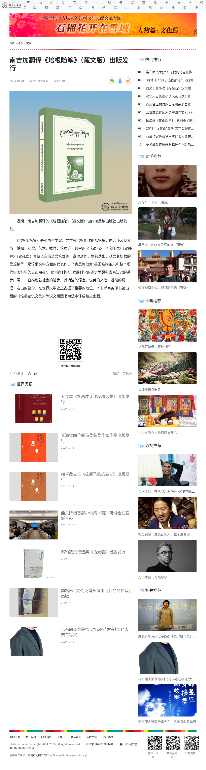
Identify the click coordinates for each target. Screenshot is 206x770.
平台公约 (107, 737)
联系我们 (76, 737)
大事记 (61, 737)
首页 (12, 43)
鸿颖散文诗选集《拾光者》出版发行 (93, 552)
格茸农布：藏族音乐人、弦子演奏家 (164, 534)
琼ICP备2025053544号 (99, 744)
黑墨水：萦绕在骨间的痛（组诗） (162, 245)
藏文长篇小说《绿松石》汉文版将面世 (173, 88)
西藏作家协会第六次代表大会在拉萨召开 (175, 136)
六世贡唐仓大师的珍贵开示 (157, 432)
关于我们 (30, 737)
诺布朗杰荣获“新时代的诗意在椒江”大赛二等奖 (171, 679)
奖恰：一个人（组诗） (154, 202)
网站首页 (14, 737)
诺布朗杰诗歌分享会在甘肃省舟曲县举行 (167, 722)
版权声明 (92, 737)
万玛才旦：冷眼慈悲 (152, 577)
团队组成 (46, 737)
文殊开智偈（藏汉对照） (156, 347)
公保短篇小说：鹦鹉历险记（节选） (164, 288)
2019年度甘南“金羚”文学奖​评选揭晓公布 (175, 128)
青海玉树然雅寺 (149, 390)
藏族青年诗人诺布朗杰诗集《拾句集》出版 (168, 636)
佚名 (64, 80)
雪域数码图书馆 (37, 755)
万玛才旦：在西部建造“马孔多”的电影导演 (168, 491)
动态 (20, 43)
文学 (29, 43)
